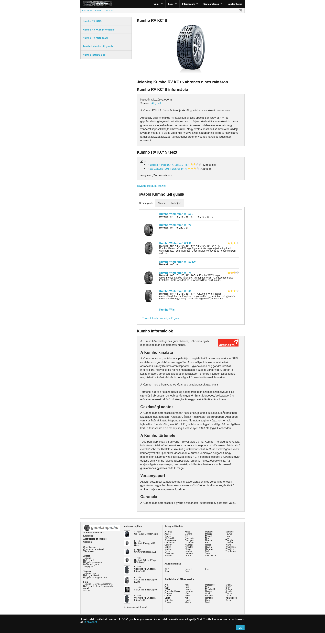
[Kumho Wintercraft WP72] (148, 229)
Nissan (208, 591)
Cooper (168, 544)
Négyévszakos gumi (92, 562)
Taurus (228, 533)
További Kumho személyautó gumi (160, 318)
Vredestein (230, 546)
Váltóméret (88, 551)
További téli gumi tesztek (151, 186)
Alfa (166, 584)
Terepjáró (176, 203)
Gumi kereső (89, 547)
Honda (188, 589)
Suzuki (228, 591)
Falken (168, 551)
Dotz (187, 571)
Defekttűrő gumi (91, 564)
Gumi (156, 3)
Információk (188, 3)
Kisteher (162, 203)
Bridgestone (170, 540)
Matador (209, 531)
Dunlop (168, 548)
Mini (207, 586)
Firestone (169, 553)
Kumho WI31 (167, 309)
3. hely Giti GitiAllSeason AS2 (145, 550)
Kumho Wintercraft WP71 (175, 273)
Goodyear (189, 540)
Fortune (168, 555)
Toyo (227, 538)
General (188, 533)
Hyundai (189, 591)
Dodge (168, 602)
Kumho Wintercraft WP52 (175, 243)
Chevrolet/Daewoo (173, 591)
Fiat (187, 584)
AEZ (167, 569)
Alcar (167, 571)
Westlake (229, 548)
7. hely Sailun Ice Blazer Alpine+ (146, 588)
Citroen (168, 595)
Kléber (188, 548)
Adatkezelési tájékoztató (95, 538)
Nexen (208, 538)
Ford (187, 586)
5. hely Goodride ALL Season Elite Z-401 (145, 568)
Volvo (228, 599)
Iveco (187, 595)
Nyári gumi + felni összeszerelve (98, 586)
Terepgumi (88, 566)
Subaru (228, 589)
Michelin (209, 536)
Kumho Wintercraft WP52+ (176, 214)
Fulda (187, 531)
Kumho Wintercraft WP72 (175, 225)
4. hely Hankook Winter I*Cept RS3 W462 (145, 560)
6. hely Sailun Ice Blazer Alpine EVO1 (145, 579)
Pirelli (208, 542)
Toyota (228, 593)
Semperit (229, 531)
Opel (207, 593)
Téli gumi (87, 557)
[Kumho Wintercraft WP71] (148, 277)
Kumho (188, 551)
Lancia (188, 599)
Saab (207, 599)
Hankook (189, 544)
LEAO (188, 555)
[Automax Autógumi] (88, 4)
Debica (168, 546)
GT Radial (189, 542)
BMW (167, 589)
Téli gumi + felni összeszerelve (98, 583)
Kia (186, 597)
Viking (228, 544)
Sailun (208, 551)
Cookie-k (87, 541)
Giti (186, 536)
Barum (168, 536)
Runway (209, 548)
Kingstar (189, 546)
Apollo (168, 533)
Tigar (227, 536)
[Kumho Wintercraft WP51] (148, 295)
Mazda (188, 602)
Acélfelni (87, 590)
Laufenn (189, 553)
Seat (207, 602)
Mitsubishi (210, 589)
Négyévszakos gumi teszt (95, 577)
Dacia (167, 597)
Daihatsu (169, 599)
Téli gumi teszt (90, 573)
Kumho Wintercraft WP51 (175, 291)
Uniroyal (229, 542)
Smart (228, 586)
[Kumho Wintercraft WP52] (148, 248)
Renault (209, 597)
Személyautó (146, 203)
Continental (170, 542)
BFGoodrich (170, 538)
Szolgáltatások (211, 3)
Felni (170, 3)
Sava (207, 553)
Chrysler (168, 593)
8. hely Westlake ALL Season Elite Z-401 (145, 597)
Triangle (229, 540)
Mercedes (209, 584)
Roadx (208, 544)
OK (240, 627)
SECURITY (210, 555)
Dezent (188, 569)
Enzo (207, 569)
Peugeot (209, 595)
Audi (167, 586)
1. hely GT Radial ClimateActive (146, 532)
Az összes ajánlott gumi (135, 607)
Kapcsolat (88, 535)
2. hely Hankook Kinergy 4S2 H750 (144, 543)
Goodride (189, 538)
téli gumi (156, 103)
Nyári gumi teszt (91, 575)
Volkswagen (231, 597)
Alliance (168, 531)
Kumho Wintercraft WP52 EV (177, 262)
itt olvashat (90, 622)
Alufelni (87, 588)
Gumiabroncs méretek (93, 549)
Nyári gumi (88, 560)
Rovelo (208, 546)
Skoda (228, 584)
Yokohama (230, 551)
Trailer (228, 595)
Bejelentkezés (235, 3)
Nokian (208, 540)
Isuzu (187, 593)
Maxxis (208, 533)
